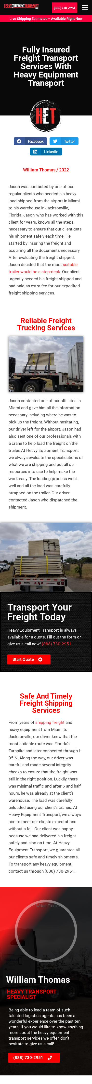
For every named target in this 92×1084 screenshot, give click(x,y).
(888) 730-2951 (56, 643)
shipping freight (50, 722)
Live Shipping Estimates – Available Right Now (46, 19)
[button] (30, 141)
